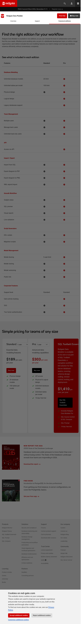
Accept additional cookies (19, 615)
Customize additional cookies (18, 620)
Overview (13, 21)
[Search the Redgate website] (64, 3)
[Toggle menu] (78, 3)
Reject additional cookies (42, 615)
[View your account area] (71, 3)
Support (37, 21)
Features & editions (64, 21)
